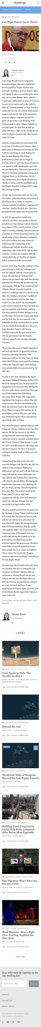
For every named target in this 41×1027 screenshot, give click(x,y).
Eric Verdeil (19, 836)
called (31, 97)
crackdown (25, 536)
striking (13, 296)
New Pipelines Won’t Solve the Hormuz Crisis (19, 882)
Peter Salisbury (24, 679)
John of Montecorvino (16, 149)
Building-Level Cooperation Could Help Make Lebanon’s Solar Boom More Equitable (18, 829)
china (9, 600)
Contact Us (7, 1000)
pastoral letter (8, 269)
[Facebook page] (2, 1022)
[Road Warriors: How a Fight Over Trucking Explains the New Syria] (20, 912)
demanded (6, 471)
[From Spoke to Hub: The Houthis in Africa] (20, 653)
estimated (33, 237)
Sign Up (34, 984)
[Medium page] (19, 1022)
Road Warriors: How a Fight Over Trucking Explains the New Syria (18, 935)
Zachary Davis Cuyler (24, 887)
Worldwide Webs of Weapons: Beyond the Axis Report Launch (20, 777)
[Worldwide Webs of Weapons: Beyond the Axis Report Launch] (20, 755)
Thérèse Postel (17, 70)
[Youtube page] (8, 1022)
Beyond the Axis (11, 726)
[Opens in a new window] (12, 75)
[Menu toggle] (3, 3)
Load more (20, 957)
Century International (12, 10)
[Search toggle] (38, 3)
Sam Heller (20, 942)
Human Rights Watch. (11, 560)
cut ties (30, 195)
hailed (28, 84)
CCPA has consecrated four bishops (24, 361)
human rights (26, 600)
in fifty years (23, 413)
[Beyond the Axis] (20, 707)
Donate (5, 994)
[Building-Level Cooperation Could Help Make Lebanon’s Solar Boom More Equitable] (20, 806)
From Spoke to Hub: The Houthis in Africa (16, 675)
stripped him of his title (19, 393)
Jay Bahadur (17, 682)
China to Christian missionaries (15, 173)
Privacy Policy (8, 1006)
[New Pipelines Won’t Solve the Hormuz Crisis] (20, 861)
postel (16, 600)
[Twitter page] (13, 1022)
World (28, 10)
